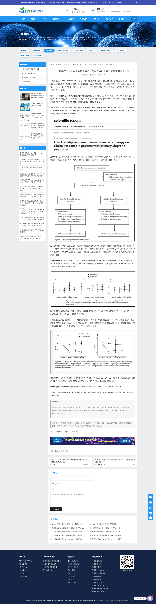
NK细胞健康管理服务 (29, 77)
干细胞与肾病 (121, 51)
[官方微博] (150, 507)
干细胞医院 (92, 51)
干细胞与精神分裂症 (98, 573)
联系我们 (122, 19)
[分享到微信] (62, 451)
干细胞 (33, 19)
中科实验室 (22, 570)
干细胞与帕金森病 (98, 570)
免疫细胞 (71, 19)
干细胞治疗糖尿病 (73, 564)
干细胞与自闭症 (97, 582)
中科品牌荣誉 (23, 564)
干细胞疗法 (49, 51)
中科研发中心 (23, 567)
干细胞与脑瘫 (24, 55)
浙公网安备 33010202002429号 (123, 600)
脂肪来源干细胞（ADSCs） (112, 96)
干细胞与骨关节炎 (98, 591)
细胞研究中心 (57, 19)
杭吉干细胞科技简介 (25, 561)
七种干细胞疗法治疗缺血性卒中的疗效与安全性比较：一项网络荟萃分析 (77, 535)
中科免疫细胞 (23, 576)
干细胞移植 (23, 51)
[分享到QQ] (58, 451)
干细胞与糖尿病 (106, 51)
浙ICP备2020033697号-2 (104, 600)
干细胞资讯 (109, 19)
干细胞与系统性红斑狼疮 (100, 588)
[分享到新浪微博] (66, 451)
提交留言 (56, 509)
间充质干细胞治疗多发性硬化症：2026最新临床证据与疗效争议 (112, 539)
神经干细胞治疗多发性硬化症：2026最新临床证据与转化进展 (32, 154)
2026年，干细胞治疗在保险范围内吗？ (103, 524)
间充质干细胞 (78, 51)
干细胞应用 (84, 19)
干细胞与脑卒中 (97, 576)
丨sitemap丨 (27, 600)
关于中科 (97, 19)
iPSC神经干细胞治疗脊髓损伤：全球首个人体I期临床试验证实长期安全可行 (78, 524)
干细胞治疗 (36, 51)
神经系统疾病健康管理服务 (30, 69)
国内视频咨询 (26, 82)
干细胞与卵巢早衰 (98, 585)
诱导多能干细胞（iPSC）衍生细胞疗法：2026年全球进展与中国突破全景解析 (38, 116)
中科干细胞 (22, 573)
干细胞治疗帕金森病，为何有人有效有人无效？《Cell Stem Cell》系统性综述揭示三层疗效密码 (37, 136)
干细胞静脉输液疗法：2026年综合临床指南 (67, 539)
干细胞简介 (38, 55)
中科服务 (44, 19)
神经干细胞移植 (63, 51)
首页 (23, 19)
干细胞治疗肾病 (72, 567)
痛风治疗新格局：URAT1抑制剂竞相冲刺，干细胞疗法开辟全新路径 (32, 181)
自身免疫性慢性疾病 (104, 81)
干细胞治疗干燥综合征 (70, 432)
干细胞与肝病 (96, 567)
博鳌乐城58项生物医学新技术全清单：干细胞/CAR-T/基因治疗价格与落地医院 (79, 532)
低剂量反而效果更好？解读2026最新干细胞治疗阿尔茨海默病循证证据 (115, 535)
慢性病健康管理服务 (28, 73)
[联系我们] (150, 502)
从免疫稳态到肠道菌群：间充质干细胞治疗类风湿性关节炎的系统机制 (76, 528)
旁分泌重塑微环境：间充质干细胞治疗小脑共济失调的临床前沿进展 (114, 528)
